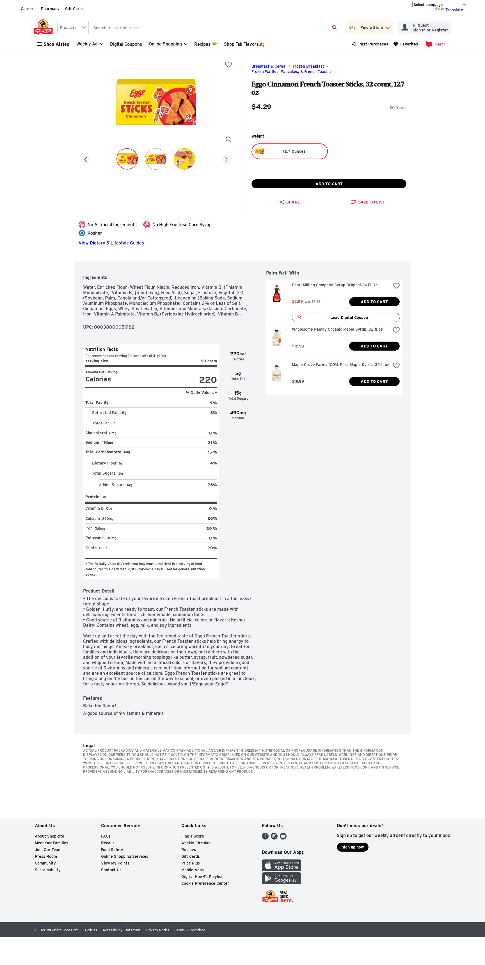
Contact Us (111, 870)
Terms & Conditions (190, 930)
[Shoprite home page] (44, 27)
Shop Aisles (56, 44)
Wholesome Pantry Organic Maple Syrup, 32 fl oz (337, 329)
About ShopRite (49, 836)
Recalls (108, 843)
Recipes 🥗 (205, 44)
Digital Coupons (126, 44)
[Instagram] (274, 838)
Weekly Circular (195, 843)
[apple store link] (281, 869)
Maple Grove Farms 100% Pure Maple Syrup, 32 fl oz (340, 364)
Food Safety (112, 849)
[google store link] (281, 882)
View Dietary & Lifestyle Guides (111, 243)
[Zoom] (228, 139)
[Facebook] (265, 838)
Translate (454, 10)
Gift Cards (74, 8)
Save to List (371, 202)
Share (293, 202)
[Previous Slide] (86, 158)
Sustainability (48, 870)
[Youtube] (283, 838)
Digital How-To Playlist (202, 876)
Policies (91, 930)
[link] (370, 44)
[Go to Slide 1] (127, 159)
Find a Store (192, 836)
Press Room (46, 856)
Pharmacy (50, 8)
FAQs (106, 836)
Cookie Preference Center (205, 883)
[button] (388, 26)
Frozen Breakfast (308, 66)
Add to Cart (329, 184)
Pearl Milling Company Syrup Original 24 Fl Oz (334, 285)
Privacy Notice (158, 930)
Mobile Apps (192, 870)
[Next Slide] (226, 158)
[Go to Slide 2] (156, 159)
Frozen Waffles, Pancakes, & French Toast (289, 71)
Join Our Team (48, 849)
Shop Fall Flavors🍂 (244, 44)
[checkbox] (228, 64)
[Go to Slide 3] (184, 159)
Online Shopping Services (124, 856)
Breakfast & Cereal (269, 66)
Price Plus (190, 863)
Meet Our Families (51, 843)
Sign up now (353, 847)
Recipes (188, 849)
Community (45, 863)
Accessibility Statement (122, 930)
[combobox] (73, 27)
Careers (28, 8)
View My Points (115, 863)
